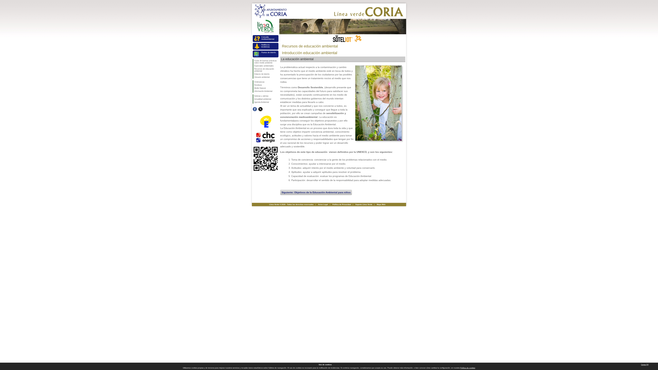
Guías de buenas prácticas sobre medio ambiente (265, 62)
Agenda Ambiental (261, 102)
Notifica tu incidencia (265, 46)
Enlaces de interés (262, 74)
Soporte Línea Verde (363, 204)
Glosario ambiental (262, 77)
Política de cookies (467, 368)
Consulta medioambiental (267, 38)
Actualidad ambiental (262, 99)
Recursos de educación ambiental (264, 70)
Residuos (258, 85)
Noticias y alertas (261, 96)
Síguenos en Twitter (260, 109)
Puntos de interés (268, 52)
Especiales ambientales (264, 66)
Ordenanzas (259, 82)
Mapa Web (381, 204)
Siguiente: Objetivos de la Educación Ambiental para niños (316, 192)
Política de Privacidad (341, 204)
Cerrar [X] (645, 365)
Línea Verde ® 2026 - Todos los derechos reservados (291, 204)
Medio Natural (260, 88)
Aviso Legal (323, 204)
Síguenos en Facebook (255, 109)
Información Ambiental (263, 91)
